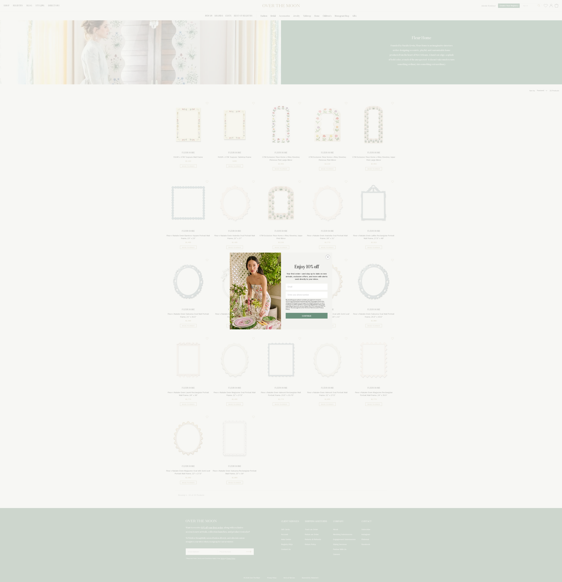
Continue (306, 316)
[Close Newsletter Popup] (327, 257)
